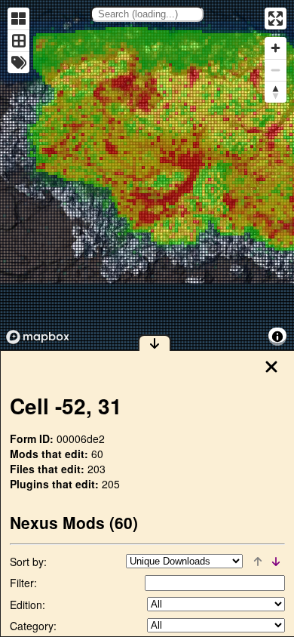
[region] (147, 175)
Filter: (23, 582)
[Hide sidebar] (154, 342)
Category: (33, 625)
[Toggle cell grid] (18, 40)
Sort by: (28, 561)
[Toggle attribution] (277, 337)
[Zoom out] (275, 70)
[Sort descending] (276, 561)
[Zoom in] (275, 48)
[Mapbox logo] (38, 337)
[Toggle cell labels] (18, 62)
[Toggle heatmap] (18, 18)
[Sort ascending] (258, 561)
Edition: (27, 604)
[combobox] (147, 14)
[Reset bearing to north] (275, 92)
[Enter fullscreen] (275, 18)
